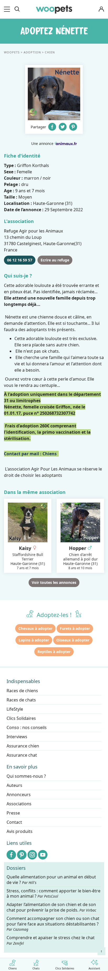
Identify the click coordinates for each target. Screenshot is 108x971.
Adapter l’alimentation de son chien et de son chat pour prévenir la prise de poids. (51, 907)
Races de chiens (22, 691)
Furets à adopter (75, 628)
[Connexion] (101, 9)
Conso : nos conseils (27, 727)
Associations (19, 804)
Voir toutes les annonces (54, 582)
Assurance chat (22, 755)
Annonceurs (19, 794)
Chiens (12, 968)
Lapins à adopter (34, 640)
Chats (36, 968)
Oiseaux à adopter (72, 640)
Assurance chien (23, 746)
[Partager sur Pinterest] (73, 127)
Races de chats (21, 700)
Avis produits (20, 831)
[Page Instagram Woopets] (32, 854)
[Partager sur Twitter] (63, 127)
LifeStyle (15, 709)
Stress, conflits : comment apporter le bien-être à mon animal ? (53, 893)
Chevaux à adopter (35, 628)
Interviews (17, 737)
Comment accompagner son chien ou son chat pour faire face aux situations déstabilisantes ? (53, 924)
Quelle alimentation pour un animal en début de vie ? (51, 879)
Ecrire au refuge (55, 259)
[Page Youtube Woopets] (42, 854)
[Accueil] (54, 9)
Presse (13, 813)
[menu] (8, 9)
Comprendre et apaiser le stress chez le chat (51, 940)
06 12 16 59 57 (19, 259)
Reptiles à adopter (54, 651)
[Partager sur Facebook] (52, 127)
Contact (14, 822)
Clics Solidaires (64, 968)
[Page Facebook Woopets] (11, 854)
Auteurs (14, 785)
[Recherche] (17, 9)
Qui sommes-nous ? (26, 776)
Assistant (94, 968)
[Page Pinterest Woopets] (21, 854)
